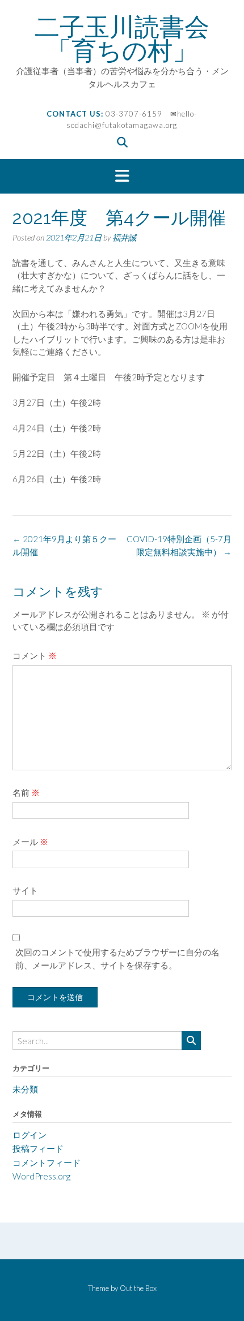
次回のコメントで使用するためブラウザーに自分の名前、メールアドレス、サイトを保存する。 (117, 958)
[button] (122, 176)
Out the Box (138, 1288)
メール (30, 842)
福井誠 (124, 237)
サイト (25, 890)
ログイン (29, 1135)
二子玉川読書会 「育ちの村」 (134, 38)
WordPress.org (41, 1176)
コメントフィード (46, 1162)
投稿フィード (38, 1148)
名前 (26, 792)
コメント (34, 655)
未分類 (25, 1089)
